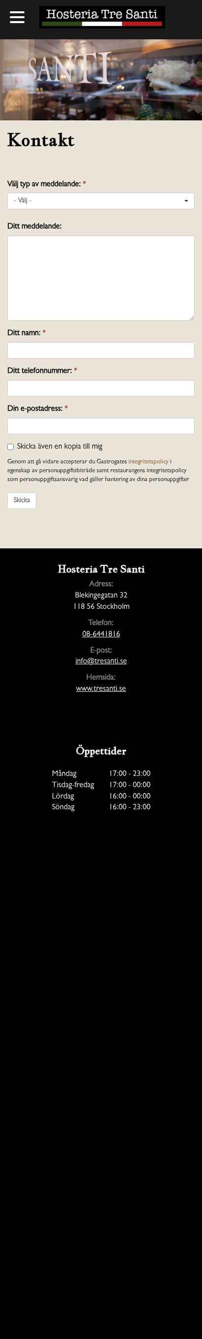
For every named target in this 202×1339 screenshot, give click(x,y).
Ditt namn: (26, 334)
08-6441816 (101, 635)
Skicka (22, 500)
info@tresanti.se (101, 662)
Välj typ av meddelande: (46, 185)
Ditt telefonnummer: (42, 371)
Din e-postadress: (37, 409)
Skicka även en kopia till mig (59, 447)
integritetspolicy (148, 462)
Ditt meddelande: (34, 227)
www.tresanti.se (101, 689)
